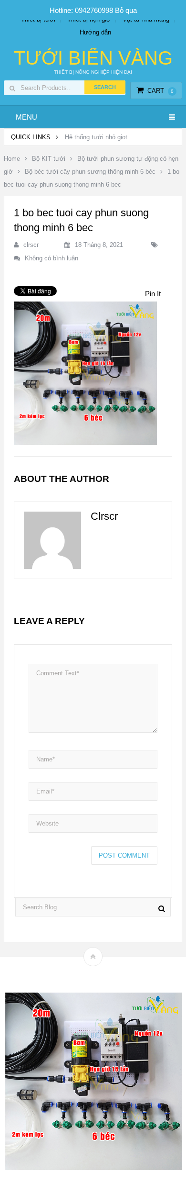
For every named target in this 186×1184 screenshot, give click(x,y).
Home (12, 158)
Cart (160, 90)
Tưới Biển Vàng (93, 57)
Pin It (153, 294)
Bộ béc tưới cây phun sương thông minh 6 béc (90, 171)
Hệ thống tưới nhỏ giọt (96, 137)
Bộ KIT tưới (48, 158)
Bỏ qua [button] (126, 10)
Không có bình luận (51, 258)
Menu (26, 117)
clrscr (31, 244)
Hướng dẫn (95, 32)
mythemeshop (107, 973)
